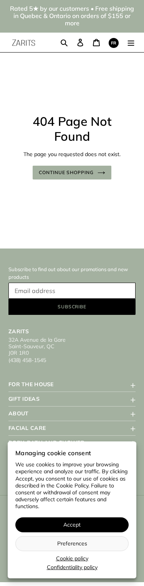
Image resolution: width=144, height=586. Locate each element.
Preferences (72, 543)
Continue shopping (66, 172)
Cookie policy (72, 558)
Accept (72, 524)
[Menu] (131, 42)
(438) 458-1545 (27, 360)
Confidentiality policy (72, 567)
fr (113, 43)
